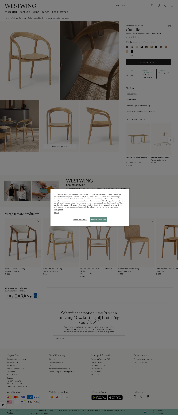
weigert (61, 207)
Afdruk (56, 213)
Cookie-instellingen (80, 220)
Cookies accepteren (98, 220)
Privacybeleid (58, 210)
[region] (89, 207)
